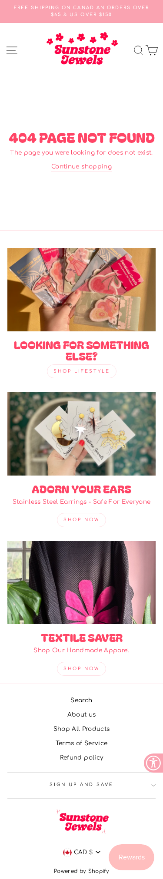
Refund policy (81, 757)
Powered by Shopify (81, 871)
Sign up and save (82, 784)
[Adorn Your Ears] (81, 434)
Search (81, 700)
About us (81, 714)
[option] (81, 11)
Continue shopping (81, 166)
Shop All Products (81, 729)
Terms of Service (81, 743)
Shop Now (81, 519)
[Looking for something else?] (81, 289)
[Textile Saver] (81, 583)
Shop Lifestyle (81, 371)
